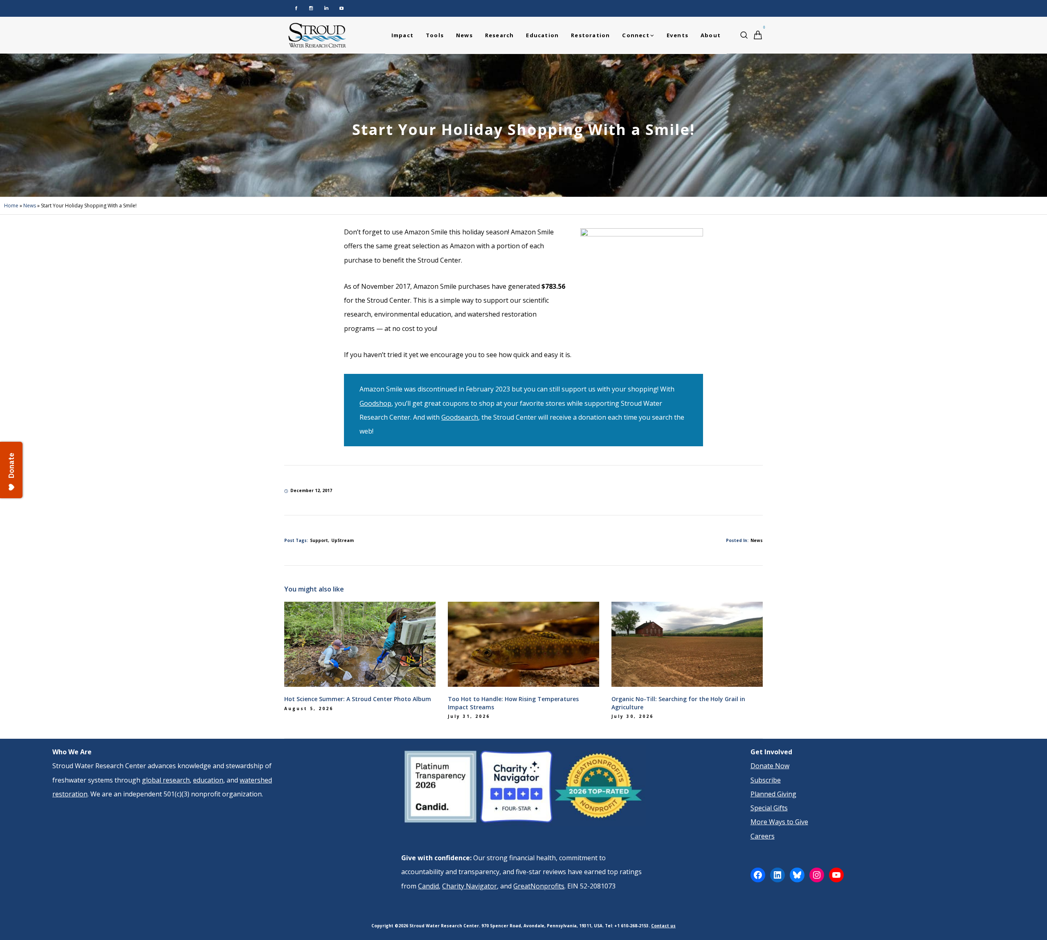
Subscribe (765, 780)
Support (319, 540)
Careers (762, 836)
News (29, 205)
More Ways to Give (779, 821)
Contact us (663, 926)
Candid (428, 886)
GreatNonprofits (538, 886)
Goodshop (375, 403)
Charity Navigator (469, 886)
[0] (758, 35)
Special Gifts (769, 807)
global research (166, 780)
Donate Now (769, 765)
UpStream (342, 540)
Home (11, 205)
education (208, 780)
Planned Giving (773, 793)
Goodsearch (459, 417)
